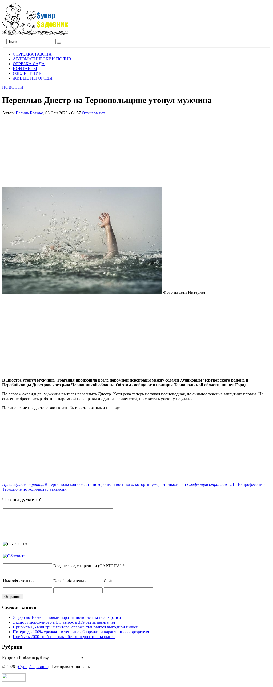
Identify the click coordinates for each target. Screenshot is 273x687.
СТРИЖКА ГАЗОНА (32, 54)
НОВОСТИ (12, 87)
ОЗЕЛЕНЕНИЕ (27, 73)
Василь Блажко (29, 113)
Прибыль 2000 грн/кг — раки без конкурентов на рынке (64, 636)
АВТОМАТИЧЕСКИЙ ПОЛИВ (42, 59)
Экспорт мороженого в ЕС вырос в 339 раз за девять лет (64, 622)
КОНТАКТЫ (25, 68)
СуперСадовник (33, 666)
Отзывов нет (93, 113)
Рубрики (10, 657)
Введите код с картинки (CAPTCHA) (87, 566)
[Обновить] (14, 556)
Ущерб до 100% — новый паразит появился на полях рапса (67, 617)
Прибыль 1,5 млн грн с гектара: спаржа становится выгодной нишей (75, 627)
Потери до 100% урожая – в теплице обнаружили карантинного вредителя (81, 632)
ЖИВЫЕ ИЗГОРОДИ (33, 78)
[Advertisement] (42, 148)
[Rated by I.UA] (14, 680)
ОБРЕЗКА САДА (29, 63)
